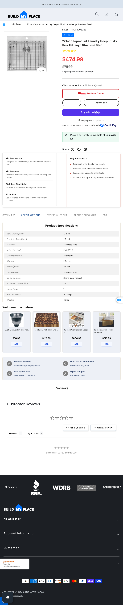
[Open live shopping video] (119, 300)
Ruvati (65, 29)
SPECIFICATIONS (31, 215)
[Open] (7, 597)
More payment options (91, 120)
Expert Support (57, 215)
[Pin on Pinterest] (85, 149)
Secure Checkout (85, 215)
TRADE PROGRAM (50, 4)
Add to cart (101, 102)
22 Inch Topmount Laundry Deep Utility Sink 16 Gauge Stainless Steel (59, 24)
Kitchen (16, 24)
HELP (78, 4)
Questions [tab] (33, 433)
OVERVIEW (8, 215)
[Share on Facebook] (79, 149)
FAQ (105, 215)
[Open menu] (5, 17)
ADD (16, 344)
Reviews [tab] (13, 433)
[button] (116, 14)
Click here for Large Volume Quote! (82, 85)
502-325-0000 (67, 4)
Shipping (66, 71)
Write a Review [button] (104, 427)
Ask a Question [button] (77, 427)
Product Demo (95, 93)
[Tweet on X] (72, 149)
